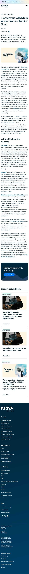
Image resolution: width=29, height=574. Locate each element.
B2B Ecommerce (5, 448)
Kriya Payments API (6, 492)
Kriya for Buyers (5, 451)
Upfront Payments (5, 439)
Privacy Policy (4, 556)
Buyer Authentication (6, 431)
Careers (3, 489)
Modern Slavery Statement (7, 561)
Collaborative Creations (18, 221)
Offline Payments (5, 428)
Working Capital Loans (6, 425)
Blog (2, 475)
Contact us (4, 498)
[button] (26, 6)
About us (3, 484)
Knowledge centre (5, 470)
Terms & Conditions (6, 553)
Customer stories (5, 473)
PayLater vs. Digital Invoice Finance (9, 481)
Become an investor (6, 461)
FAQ (2, 478)
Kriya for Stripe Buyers (6, 437)
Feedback (3, 558)
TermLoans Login (5, 512)
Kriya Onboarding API (6, 495)
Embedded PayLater (6, 420)
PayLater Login (4, 509)
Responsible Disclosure (6, 564)
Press (2, 486)
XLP (21, 219)
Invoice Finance (5, 423)
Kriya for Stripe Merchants (7, 434)
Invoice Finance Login (6, 507)
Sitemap (3, 567)
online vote (16, 108)
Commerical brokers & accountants (6, 458)
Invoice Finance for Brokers (7, 454)
